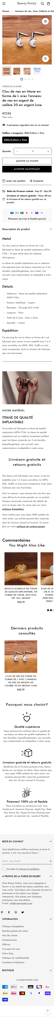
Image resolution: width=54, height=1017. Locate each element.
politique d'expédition (13, 509)
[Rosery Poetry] (27, 4)
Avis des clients (9, 935)
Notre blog (7, 953)
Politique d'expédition (13, 926)
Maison (5, 11)
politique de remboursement (31, 526)
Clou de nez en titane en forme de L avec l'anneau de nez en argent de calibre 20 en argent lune (21, 681)
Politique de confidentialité (15, 958)
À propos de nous (11, 949)
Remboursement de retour (15, 931)
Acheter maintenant (27, 169)
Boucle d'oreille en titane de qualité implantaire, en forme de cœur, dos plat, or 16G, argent (21, 593)
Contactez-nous (9, 940)
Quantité (6, 151)
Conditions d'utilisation (13, 962)
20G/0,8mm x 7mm (15, 140)
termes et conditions (29, 869)
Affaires (6, 944)
